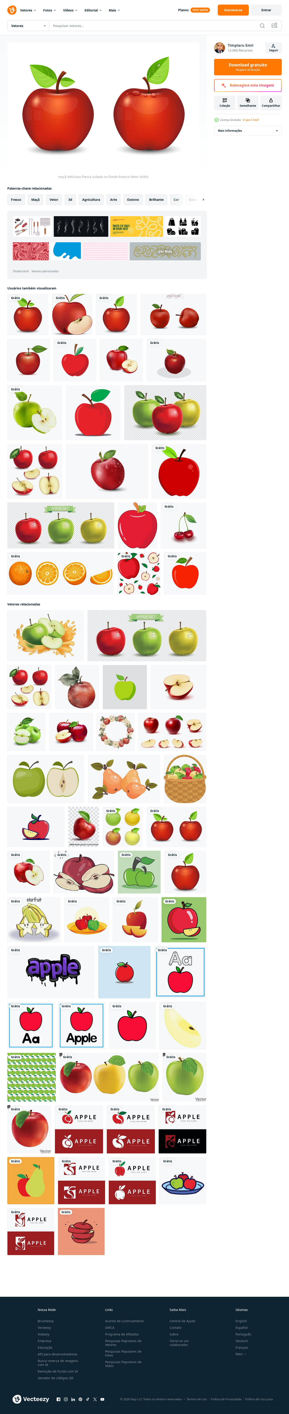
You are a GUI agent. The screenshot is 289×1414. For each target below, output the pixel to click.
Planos (183, 10)
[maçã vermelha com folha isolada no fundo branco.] (185, 573)
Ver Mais (165, 251)
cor (176, 199)
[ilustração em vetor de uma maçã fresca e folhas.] (124, 972)
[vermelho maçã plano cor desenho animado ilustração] (132, 1025)
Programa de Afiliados (122, 1334)
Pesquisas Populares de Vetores (123, 1343)
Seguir (273, 50)
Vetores (26, 10)
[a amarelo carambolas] (34, 919)
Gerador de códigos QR (55, 1378)
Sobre (174, 1334)
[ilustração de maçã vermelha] (179, 471)
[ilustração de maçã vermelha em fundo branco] (93, 412)
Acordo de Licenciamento (124, 1321)
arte (113, 199)
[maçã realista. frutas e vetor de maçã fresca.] (173, 314)
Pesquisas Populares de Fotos (123, 1353)
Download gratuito (248, 67)
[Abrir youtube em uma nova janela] (102, 1399)
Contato (175, 1327)
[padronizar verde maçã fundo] (31, 1077)
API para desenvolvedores (57, 1354)
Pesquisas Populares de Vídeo (123, 1364)
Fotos (47, 10)
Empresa (44, 1341)
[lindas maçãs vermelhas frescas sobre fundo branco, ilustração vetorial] (121, 360)
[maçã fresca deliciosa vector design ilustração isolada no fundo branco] (123, 827)
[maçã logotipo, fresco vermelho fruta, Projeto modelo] (79, 1129)
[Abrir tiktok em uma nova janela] (88, 1399)
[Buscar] (262, 25)
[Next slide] (199, 199)
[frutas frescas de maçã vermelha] (36, 827)
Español (242, 1327)
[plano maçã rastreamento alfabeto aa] (180, 972)
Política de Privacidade (226, 1399)
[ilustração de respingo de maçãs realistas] (45, 635)
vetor (54, 199)
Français (242, 1347)
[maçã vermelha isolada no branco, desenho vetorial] (75, 360)
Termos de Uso (197, 1399)
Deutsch (242, 1341)
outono (133, 199)
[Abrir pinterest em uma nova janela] (80, 1399)
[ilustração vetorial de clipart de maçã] (137, 525)
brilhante (156, 199)
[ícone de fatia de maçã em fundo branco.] (182, 1025)
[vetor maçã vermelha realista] (28, 872)
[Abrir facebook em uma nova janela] (58, 1399)
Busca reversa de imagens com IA (58, 1363)
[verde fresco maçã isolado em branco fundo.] (184, 1077)
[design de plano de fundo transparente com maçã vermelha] (139, 573)
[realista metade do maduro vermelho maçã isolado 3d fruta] (178, 687)
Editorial (91, 10)
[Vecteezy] (11, 10)
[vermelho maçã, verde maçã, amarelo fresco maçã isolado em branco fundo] (109, 1077)
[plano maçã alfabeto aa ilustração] (30, 1025)
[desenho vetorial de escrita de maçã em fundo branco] (51, 972)
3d (70, 199)
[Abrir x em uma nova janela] (95, 1399)
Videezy (43, 1334)
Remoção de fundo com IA (58, 1371)
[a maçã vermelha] (84, 872)
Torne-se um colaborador (179, 1343)
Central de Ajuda (182, 1321)
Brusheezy (46, 1321)
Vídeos (68, 10)
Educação (45, 1347)
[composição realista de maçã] (165, 412)
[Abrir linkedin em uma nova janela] (73, 1399)
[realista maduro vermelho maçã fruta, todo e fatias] (172, 732)
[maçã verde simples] (125, 687)
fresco (16, 199)
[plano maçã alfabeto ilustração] (81, 1025)
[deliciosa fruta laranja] (60, 573)
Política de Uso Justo (259, 1399)
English (241, 1321)
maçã (35, 199)
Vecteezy (44, 1327)
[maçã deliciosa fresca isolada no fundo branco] (27, 314)
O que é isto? (251, 120)
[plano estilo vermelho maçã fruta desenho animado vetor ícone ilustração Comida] (184, 919)
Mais (112, 10)
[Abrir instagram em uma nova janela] (66, 1399)
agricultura (91, 199)
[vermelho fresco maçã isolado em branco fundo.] (29, 1129)
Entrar (266, 10)
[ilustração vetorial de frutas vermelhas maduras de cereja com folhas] (183, 525)
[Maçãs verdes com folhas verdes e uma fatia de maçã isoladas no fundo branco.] (26, 732)
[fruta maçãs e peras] (30, 1180)
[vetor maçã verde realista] (34, 412)
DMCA (109, 1327)
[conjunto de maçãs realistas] (34, 471)
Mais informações (230, 131)
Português (243, 1334)
